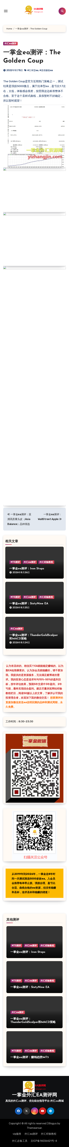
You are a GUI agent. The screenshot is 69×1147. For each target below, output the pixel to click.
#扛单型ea (32, 70)
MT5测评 (15, 562)
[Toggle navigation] (5, 11)
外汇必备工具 (19, 1140)
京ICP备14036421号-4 (44, 1140)
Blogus (52, 1123)
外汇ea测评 (10, 43)
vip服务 (17, 1133)
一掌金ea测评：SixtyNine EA (28, 603)
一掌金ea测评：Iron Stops (26, 568)
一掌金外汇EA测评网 (34, 1095)
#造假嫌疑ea (46, 70)
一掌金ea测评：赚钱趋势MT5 (29, 1057)
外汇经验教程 (46, 562)
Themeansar (34, 1127)
